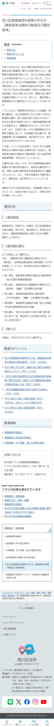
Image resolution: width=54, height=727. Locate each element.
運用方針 (11, 50)
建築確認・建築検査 (15, 496)
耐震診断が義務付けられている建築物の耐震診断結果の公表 (28, 576)
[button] (26, 3)
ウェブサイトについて (13, 623)
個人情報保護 (10, 629)
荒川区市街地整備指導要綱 (18, 516)
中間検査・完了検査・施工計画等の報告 (24, 443)
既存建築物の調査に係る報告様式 (21, 557)
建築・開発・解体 (38, 593)
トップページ (7, 593)
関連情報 (11, 58)
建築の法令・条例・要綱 (17, 500)
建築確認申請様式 (13, 432)
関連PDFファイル (15, 54)
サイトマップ (10, 617)
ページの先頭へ (27, 608)
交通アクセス (10, 635)
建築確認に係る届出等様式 (18, 438)
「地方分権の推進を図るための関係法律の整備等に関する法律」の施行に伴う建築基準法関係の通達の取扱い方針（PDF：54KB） (28, 380)
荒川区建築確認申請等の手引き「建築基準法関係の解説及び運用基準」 (28, 565)
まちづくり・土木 (22, 593)
